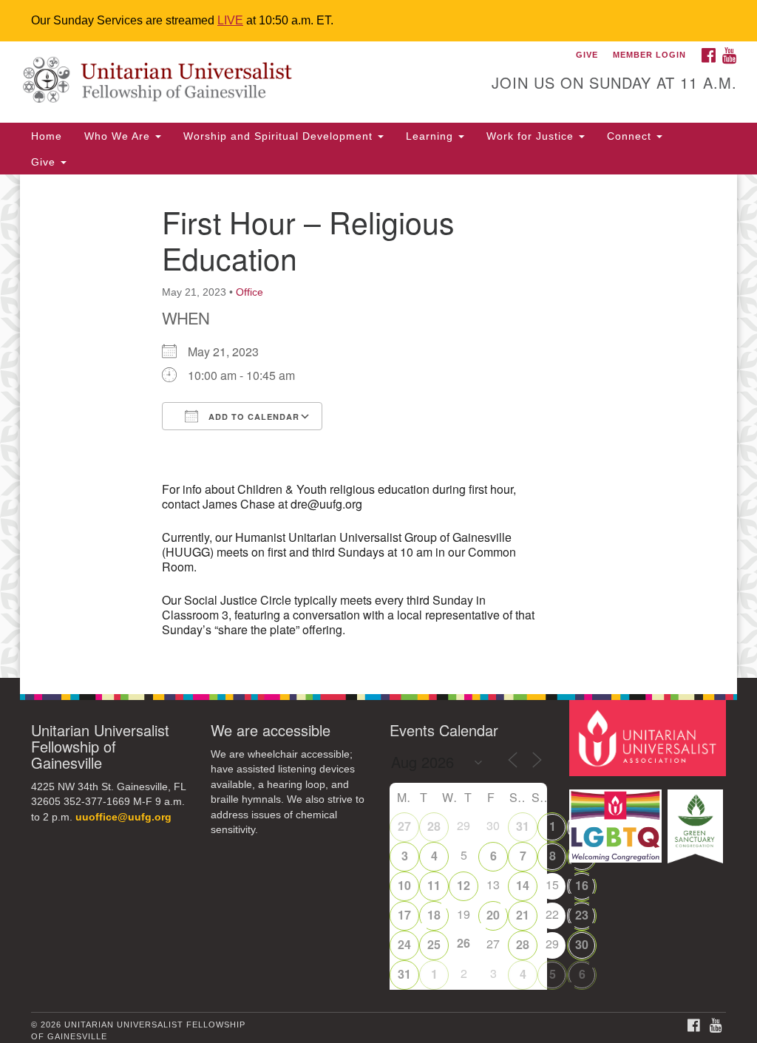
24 (404, 944)
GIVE (587, 54)
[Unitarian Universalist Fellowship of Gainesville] (229, 82)
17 (404, 914)
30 (581, 944)
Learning (431, 136)
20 (493, 914)
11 (434, 885)
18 (434, 914)
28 (434, 826)
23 (581, 914)
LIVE (230, 20)
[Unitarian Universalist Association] (649, 737)
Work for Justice (531, 136)
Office (249, 292)
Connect (631, 136)
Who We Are (119, 136)
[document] (378, 426)
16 (581, 885)
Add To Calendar (252, 416)
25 (434, 944)
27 (404, 826)
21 (522, 914)
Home (46, 136)
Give (45, 162)
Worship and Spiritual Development (279, 136)
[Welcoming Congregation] (617, 819)
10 (404, 885)
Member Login (649, 54)
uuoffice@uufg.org (123, 817)
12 (463, 885)
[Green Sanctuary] (697, 819)
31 (522, 826)
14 (522, 885)
